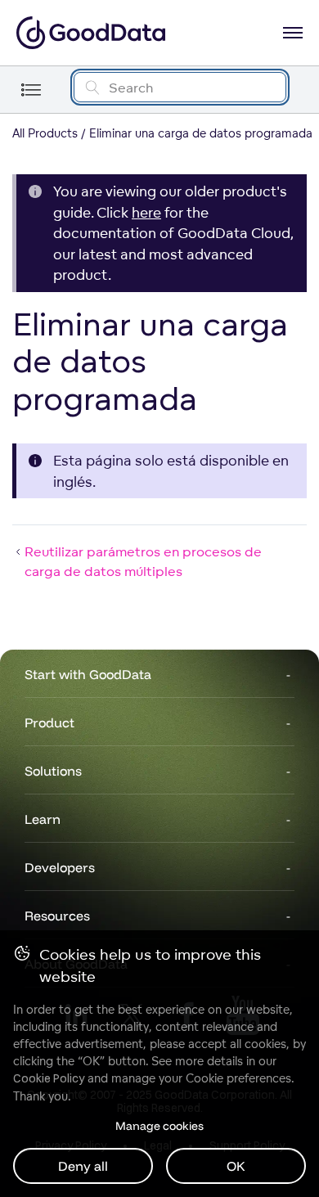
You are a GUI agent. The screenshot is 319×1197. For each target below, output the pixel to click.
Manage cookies (159, 1125)
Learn (43, 819)
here (146, 212)
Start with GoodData (88, 674)
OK (236, 1166)
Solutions (53, 771)
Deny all (83, 1166)
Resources (57, 915)
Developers (60, 867)
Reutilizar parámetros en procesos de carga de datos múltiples (143, 561)
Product (49, 722)
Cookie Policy (48, 1078)
